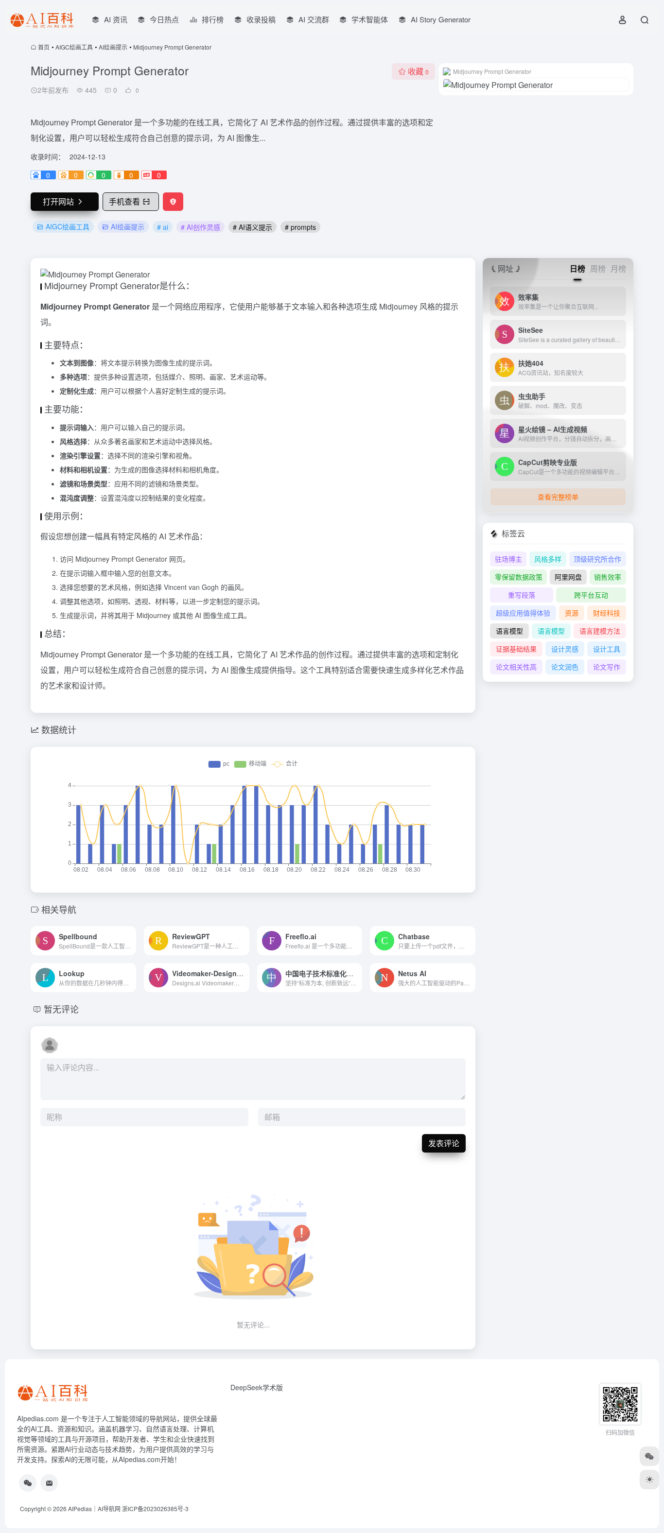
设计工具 (606, 649)
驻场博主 (508, 559)
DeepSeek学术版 (256, 1387)
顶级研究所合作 (597, 559)
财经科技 (606, 613)
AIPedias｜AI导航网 (94, 1508)
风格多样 (547, 559)
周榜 (598, 268)
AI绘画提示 (113, 47)
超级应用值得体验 (523, 613)
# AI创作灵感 (200, 227)
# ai (162, 227)
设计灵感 (564, 649)
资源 (571, 613)
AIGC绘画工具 (74, 47)
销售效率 (607, 577)
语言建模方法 (599, 631)
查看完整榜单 (558, 496)
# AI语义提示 (252, 227)
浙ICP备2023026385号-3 (155, 1508)
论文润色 (564, 667)
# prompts (300, 227)
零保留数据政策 (518, 577)
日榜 (577, 268)
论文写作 (606, 667)
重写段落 (521, 595)
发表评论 (443, 1143)
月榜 (618, 268)
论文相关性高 (516, 667)
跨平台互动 (591, 595)
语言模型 (509, 631)
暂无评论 (61, 1008)
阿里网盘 (568, 577)
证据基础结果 (516, 649)
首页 (44, 47)
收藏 (418, 71)
